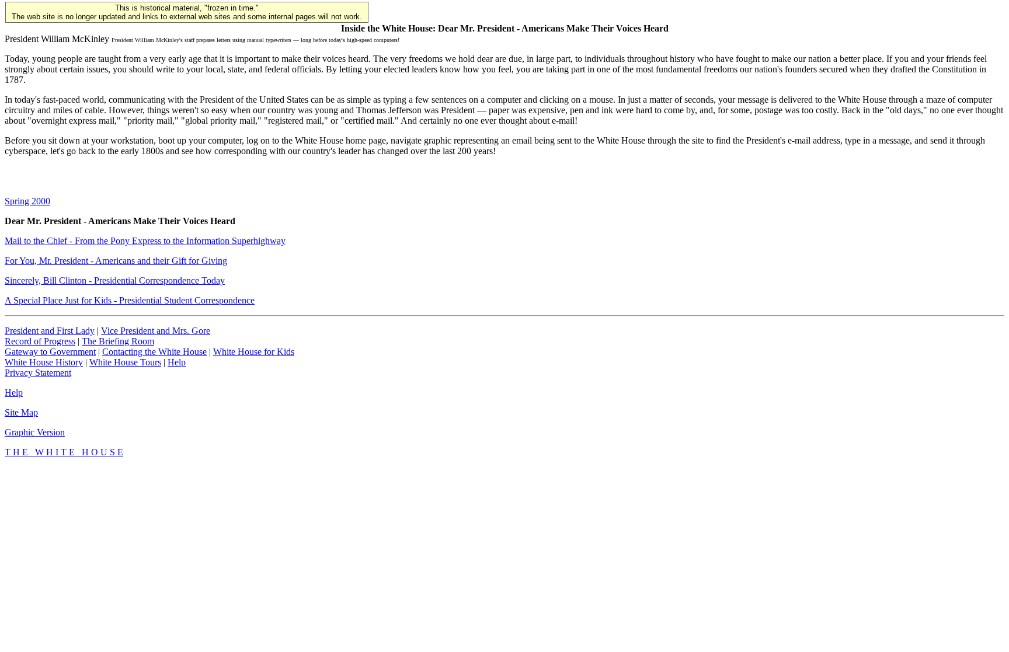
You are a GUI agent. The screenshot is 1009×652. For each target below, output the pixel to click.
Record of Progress (40, 341)
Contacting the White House (154, 352)
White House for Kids (253, 352)
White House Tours (125, 362)
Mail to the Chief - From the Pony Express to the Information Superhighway (145, 241)
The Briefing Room (118, 341)
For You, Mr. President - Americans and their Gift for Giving (116, 261)
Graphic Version (35, 432)
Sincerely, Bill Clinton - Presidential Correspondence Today (115, 280)
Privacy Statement (38, 373)
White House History (44, 362)
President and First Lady (50, 331)
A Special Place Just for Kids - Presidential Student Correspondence (130, 300)
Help (177, 362)
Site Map (21, 412)
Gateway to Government (50, 352)
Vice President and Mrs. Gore (155, 331)
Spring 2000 (27, 201)
